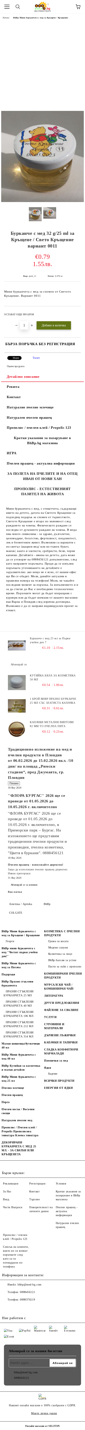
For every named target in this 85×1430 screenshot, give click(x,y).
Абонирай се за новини (24, 884)
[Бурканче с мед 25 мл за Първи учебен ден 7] (17, 645)
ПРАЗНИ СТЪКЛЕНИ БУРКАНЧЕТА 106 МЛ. (19, 1014)
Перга (6, 1102)
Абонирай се (19, 664)
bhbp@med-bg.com (29, 1284)
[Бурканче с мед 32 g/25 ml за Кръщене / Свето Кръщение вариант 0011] (42, 201)
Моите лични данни (44, 1413)
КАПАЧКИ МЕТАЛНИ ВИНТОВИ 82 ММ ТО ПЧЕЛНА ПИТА (52, 724)
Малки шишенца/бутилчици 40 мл (21, 1045)
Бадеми (53, 1073)
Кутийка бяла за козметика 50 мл (53, 677)
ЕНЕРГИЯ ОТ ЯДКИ (58, 1087)
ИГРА (11, 453)
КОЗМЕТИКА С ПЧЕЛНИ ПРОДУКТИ (62, 933)
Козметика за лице (60, 953)
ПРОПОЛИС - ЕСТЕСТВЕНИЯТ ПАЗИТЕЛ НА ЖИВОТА (42, 491)
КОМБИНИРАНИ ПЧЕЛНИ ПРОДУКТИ (63, 975)
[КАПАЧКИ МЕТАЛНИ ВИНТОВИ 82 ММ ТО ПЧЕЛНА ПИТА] (17, 729)
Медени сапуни (58, 947)
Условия (61, 1183)
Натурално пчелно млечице (30, 407)
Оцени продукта (15, 366)
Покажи (13, 783)
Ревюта (13, 387)
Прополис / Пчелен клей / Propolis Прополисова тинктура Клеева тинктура (20, 1131)
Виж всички (15, 892)
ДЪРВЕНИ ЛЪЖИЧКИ (60, 1035)
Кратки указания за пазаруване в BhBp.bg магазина (42, 440)
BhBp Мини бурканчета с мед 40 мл (19, 1056)
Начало (6, 18)
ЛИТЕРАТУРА (53, 995)
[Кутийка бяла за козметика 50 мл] (17, 682)
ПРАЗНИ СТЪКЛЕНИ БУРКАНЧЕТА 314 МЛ (19, 1034)
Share (16, 358)
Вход (6, 1199)
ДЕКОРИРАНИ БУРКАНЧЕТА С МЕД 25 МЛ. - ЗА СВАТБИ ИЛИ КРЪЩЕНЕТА (19, 1148)
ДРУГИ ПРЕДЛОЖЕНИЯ (61, 1002)
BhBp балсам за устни (62, 960)
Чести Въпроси (12, 1207)
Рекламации (11, 1183)
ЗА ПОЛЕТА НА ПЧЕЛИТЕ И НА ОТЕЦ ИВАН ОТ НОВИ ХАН (42, 476)
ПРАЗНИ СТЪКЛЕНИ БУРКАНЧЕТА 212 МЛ (19, 1024)
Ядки (47, 1067)
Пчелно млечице (13, 1087)
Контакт (14, 397)
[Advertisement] (42, 66)
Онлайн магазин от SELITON (42, 1426)
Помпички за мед (56, 1060)
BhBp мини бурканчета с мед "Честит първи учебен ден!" (20, 952)
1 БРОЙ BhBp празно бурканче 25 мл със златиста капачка (53, 700)
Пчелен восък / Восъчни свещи (18, 1111)
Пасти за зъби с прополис (65, 966)
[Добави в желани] (75, 312)
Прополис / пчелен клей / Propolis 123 (39, 428)
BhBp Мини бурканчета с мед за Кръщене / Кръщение (40, 18)
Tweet (36, 357)
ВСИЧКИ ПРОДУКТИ (59, 1080)
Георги (10, 941)
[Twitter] (16, 1307)
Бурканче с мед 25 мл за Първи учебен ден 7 (50, 640)
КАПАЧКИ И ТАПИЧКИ (61, 1042)
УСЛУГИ (50, 1017)
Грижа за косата (58, 941)
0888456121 (27, 1292)
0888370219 (27, 1299)
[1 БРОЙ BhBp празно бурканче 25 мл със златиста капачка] (17, 706)
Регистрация (37, 1183)
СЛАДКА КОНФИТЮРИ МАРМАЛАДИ (61, 1051)
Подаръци (8, 974)
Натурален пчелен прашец (29, 417)
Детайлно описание (23, 377)
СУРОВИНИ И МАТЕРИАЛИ (54, 1026)
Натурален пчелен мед (17, 1120)
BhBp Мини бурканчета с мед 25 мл (19, 1078)
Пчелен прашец (12, 1095)
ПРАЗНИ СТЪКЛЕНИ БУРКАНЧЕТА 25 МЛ (19, 993)
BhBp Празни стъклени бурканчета (17, 983)
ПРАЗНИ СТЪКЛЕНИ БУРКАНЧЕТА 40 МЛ (19, 1003)
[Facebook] (7, 1307)
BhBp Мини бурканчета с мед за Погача (19, 965)
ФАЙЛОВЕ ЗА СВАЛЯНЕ (61, 1010)
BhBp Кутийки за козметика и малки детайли (21, 1067)
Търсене (34, 1199)
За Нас (7, 1191)
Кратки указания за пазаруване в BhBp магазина (68, 1195)
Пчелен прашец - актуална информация (41, 463)
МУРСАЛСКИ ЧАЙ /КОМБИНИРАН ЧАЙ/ (59, 986)
